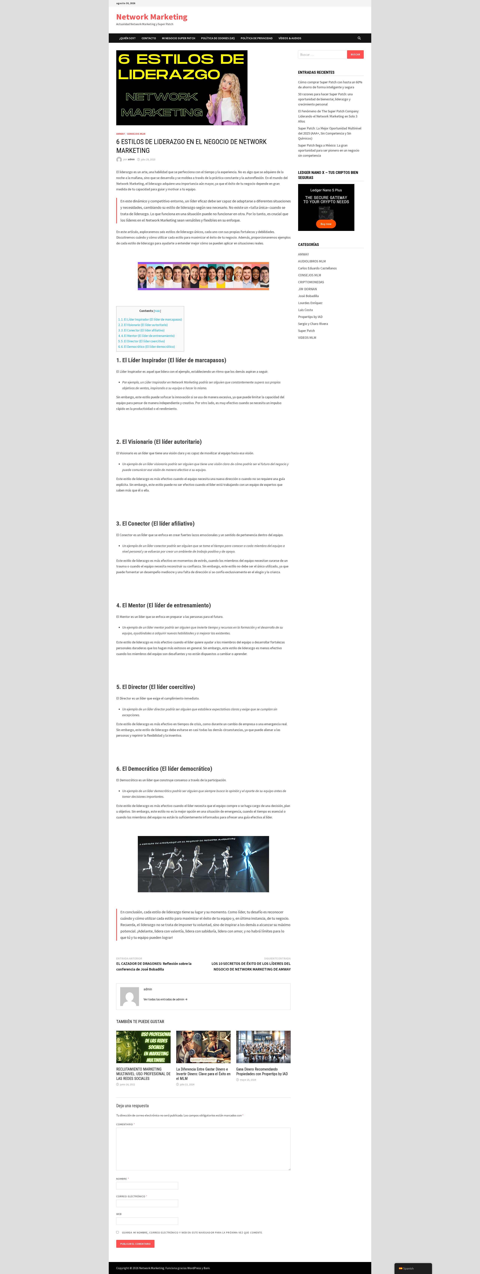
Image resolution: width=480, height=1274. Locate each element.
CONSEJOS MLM (136, 133)
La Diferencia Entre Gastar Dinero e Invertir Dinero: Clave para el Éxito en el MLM (203, 1074)
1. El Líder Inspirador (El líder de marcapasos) (150, 319)
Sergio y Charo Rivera (313, 324)
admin (131, 159)
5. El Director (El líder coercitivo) (141, 341)
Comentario (125, 1124)
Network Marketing (151, 16)
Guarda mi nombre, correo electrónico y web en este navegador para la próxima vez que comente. (192, 1232)
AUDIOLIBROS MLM (312, 261)
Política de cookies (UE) (218, 38)
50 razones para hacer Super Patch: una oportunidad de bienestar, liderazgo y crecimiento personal (325, 99)
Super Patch (306, 330)
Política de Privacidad (257, 38)
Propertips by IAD (310, 317)
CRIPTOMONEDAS (311, 282)
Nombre (122, 1178)
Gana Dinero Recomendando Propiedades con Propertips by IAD (262, 1071)
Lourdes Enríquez (310, 303)
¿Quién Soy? (127, 38)
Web (119, 1214)
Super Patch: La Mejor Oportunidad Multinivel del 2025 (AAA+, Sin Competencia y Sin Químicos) (329, 133)
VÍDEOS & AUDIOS (290, 38)
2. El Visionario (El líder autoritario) (143, 325)
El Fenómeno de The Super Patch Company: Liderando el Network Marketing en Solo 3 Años (328, 116)
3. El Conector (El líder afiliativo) (141, 330)
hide (157, 311)
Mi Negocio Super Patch (178, 38)
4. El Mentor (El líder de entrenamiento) (146, 336)
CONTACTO (149, 38)
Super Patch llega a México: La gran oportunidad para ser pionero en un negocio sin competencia (328, 150)
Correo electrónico (132, 1196)
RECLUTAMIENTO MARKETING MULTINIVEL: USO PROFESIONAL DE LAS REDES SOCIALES (143, 1074)
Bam (207, 1268)
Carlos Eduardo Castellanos (317, 268)
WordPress (194, 1268)
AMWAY (120, 133)
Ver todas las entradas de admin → (166, 999)
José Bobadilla (308, 296)
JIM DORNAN (307, 289)
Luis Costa (305, 310)
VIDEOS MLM (307, 337)
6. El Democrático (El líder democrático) (146, 347)
